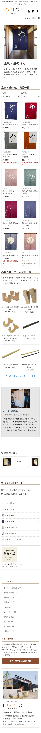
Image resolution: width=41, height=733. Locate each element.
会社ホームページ (11, 602)
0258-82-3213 (13, 721)
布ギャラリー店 (10, 612)
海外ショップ (9, 597)
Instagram (8, 607)
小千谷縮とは (9, 626)
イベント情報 (9, 622)
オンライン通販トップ (12, 588)
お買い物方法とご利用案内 (20, 661)
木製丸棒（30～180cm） (10, 365)
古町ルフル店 (9, 617)
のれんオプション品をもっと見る (20, 376)
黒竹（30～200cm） (30, 336)
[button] (31, 18)
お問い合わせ (9, 631)
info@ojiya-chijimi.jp (16, 724)
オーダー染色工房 (11, 593)
